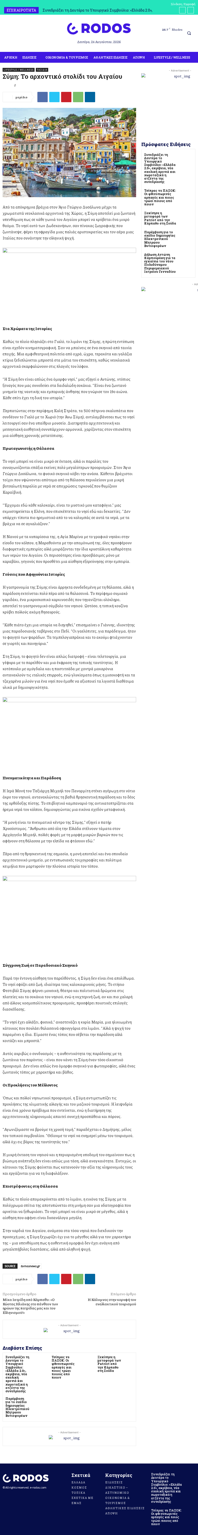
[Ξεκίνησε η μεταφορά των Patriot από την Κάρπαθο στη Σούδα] (128, 1360)
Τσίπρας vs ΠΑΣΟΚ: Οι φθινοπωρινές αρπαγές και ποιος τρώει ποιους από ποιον (63, 1367)
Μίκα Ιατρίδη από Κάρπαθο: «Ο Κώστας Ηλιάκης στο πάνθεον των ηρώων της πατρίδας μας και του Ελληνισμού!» (30, 1306)
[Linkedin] (90, 97)
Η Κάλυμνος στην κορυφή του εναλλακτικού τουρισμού (112, 1301)
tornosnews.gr (30, 1266)
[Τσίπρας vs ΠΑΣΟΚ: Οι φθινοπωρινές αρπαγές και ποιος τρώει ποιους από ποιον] (82, 1360)
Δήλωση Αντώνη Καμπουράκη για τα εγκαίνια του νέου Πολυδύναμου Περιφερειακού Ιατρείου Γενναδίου (160, 263)
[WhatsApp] (78, 97)
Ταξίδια (42, 69)
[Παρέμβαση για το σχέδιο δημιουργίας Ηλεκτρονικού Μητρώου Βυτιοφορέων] (36, 1401)
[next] (190, 10)
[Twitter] (54, 97)
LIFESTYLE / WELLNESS (19, 69)
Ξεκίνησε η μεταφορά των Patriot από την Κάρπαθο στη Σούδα (109, 1364)
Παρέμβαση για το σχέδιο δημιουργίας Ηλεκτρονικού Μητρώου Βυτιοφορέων (17, 1407)
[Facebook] (6, 33)
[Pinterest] (66, 97)
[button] (189, 33)
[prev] (182, 10)
